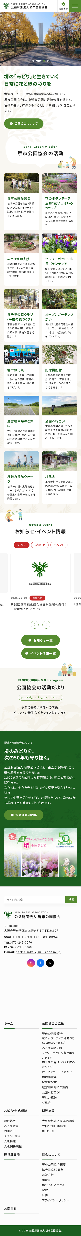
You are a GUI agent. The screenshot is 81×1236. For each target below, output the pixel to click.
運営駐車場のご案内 (55, 1087)
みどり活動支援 (52, 1048)
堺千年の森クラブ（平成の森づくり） (58, 1064)
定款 (45, 1190)
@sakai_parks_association (40, 697)
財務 (45, 1195)
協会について (51, 1154)
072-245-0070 (21, 942)
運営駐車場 (12, 1154)
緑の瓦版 (10, 1121)
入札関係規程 (13, 1146)
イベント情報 (12, 1136)
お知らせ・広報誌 (16, 1110)
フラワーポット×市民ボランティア (58, 1055)
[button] (33, 61)
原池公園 (48, 1131)
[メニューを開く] (75, 6)
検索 (72, 899)
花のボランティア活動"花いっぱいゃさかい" (58, 1040)
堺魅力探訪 (49, 1097)
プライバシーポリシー (55, 1200)
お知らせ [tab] (39, 545)
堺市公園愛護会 (52, 1034)
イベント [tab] (58, 545)
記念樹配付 (49, 1082)
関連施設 (48, 1110)
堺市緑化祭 (49, 1077)
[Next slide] (46, 625)
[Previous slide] (35, 625)
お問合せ (10, 1208)
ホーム (8, 1023)
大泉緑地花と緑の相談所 (58, 1121)
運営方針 (48, 1175)
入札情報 (10, 1141)
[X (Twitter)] (50, 963)
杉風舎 (46, 1103)
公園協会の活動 (53, 1023)
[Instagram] (31, 963)
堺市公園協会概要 (54, 1164)
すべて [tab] (21, 545)
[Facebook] (40, 963)
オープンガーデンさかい (57, 1072)
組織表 (46, 1180)
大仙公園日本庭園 (54, 1126)
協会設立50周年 (53, 1170)
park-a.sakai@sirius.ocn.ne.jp (38, 952)
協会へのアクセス (53, 1185)
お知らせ (9, 1131)
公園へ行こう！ (51, 1092)
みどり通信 (11, 1126)
